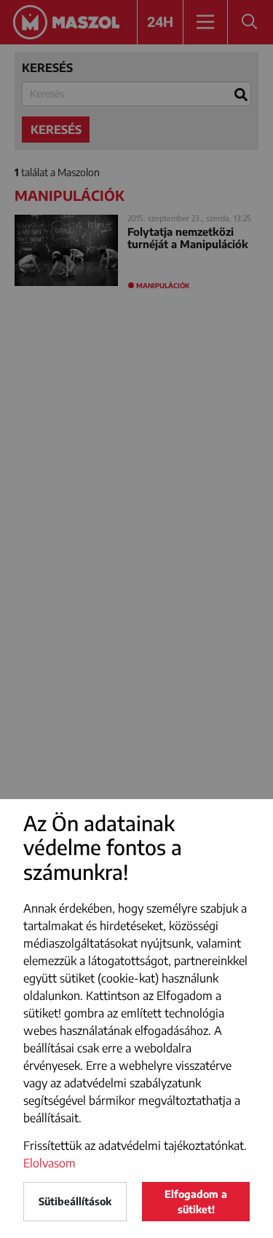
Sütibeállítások (75, 1201)
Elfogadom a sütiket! (196, 1201)
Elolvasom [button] (49, 1163)
